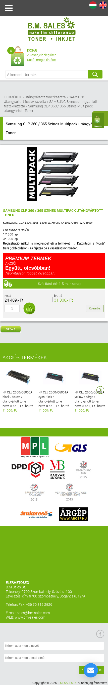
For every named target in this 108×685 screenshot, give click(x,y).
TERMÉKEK (13, 97)
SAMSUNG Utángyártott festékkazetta (44, 99)
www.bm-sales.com (30, 617)
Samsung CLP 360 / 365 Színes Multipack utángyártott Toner (48, 108)
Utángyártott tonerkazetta (45, 97)
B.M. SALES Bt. (67, 683)
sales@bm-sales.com (33, 612)
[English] (103, 5)
